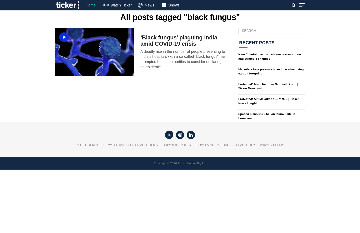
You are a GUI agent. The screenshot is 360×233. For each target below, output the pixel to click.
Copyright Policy (177, 145)
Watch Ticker (121, 5)
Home (91, 5)
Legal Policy (244, 145)
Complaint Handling (212, 145)
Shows (174, 5)
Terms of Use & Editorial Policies (130, 145)
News (149, 5)
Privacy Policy (272, 145)
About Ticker (87, 145)
